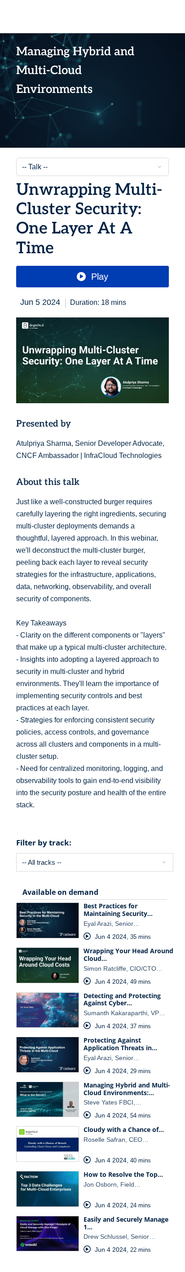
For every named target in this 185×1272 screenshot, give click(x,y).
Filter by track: (43, 842)
